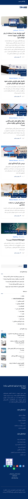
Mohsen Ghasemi (13, 78)
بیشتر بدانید (17, 57)
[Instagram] (14, 466)
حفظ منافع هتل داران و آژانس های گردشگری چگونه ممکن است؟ (15, 123)
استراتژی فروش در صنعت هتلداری (16, 204)
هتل (25, 27)
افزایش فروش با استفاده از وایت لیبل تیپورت (14, 286)
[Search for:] (14, 266)
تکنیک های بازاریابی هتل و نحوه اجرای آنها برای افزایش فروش (14, 82)
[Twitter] (20, 466)
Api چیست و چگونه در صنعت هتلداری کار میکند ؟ (13, 279)
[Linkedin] (4, 466)
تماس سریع (21, 1)
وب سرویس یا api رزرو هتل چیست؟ (16, 284)
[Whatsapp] (8, 466)
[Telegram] (11, 466)
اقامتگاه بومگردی (23, 24)
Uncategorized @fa (20, 70)
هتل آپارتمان (20, 27)
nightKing (15, 237)
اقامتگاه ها (16, 194)
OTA (23, 296)
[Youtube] (17, 466)
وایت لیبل (22, 319)
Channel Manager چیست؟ (15, 240)
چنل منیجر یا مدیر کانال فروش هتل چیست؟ (15, 281)
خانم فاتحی (15, 30)
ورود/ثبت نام (22, 3)
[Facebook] (23, 466)
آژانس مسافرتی (10, 110)
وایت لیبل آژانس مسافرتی (18, 321)
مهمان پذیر (7, 24)
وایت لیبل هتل (21, 324)
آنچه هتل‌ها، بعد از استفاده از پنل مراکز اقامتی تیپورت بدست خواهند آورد (14, 35)
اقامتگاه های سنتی (14, 24)
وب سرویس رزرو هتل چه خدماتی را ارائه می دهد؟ (13, 276)
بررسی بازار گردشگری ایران (16, 163)
